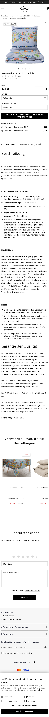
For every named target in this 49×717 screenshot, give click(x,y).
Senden (24, 597)
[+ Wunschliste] (46, 22)
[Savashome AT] (24, 9)
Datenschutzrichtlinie (32, 591)
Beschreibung (8, 144)
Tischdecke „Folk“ (16, 488)
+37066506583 (9, 616)
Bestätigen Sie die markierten (24, 705)
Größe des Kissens (9, 103)
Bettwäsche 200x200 (23, 16)
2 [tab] (22, 69)
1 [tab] (18, 69)
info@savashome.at (14, 619)
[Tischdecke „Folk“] (17, 468)
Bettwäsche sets (7, 16)
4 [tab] (29, 69)
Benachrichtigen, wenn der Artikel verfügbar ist (24, 115)
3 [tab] (25, 69)
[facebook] (29, 662)
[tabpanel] (24, 44)
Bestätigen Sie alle (24, 711)
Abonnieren (45, 647)
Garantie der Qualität (31, 144)
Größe (4, 94)
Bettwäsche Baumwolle (18, 18)
